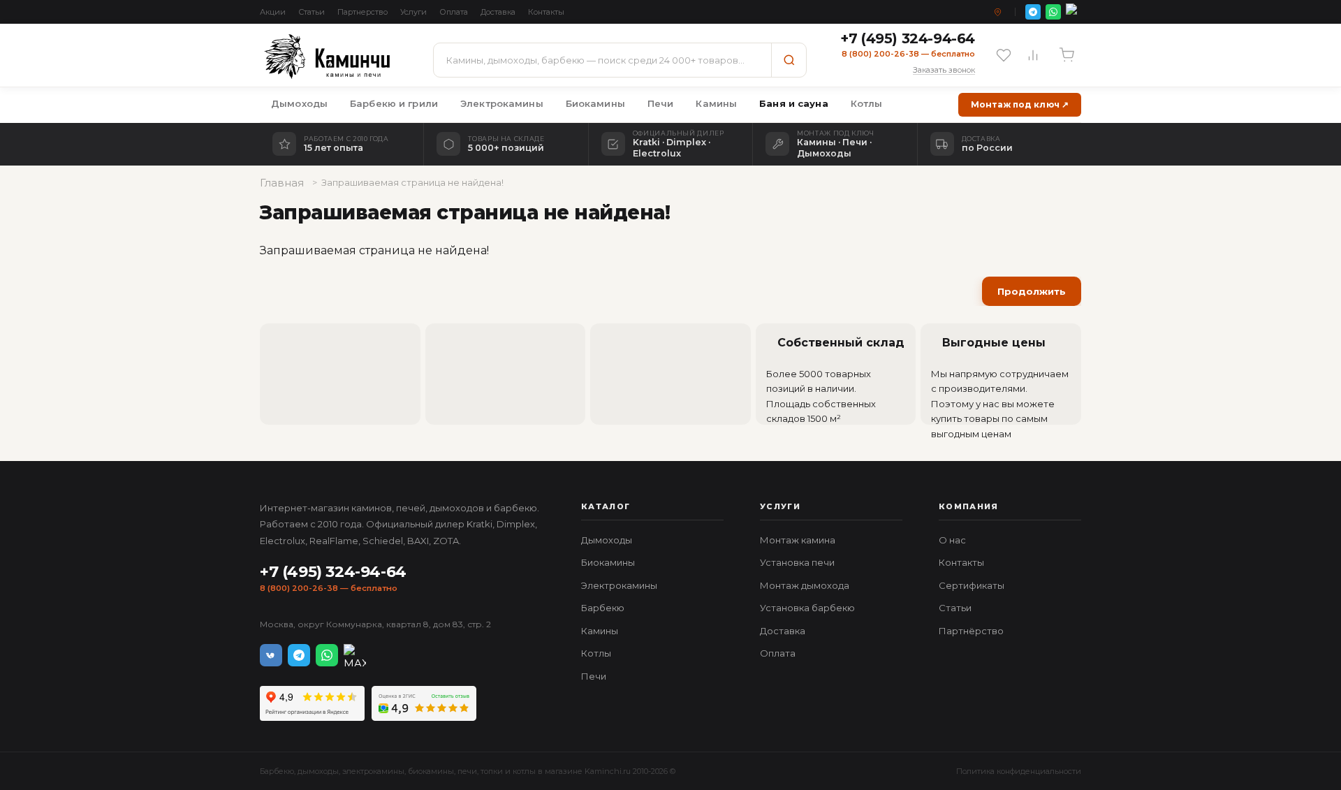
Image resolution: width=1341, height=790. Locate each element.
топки (492, 771)
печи (467, 771)
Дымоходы (299, 103)
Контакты (546, 12)
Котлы (867, 103)
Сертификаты (971, 585)
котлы (524, 771)
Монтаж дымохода (804, 585)
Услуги (413, 12)
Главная (282, 182)
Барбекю (602, 607)
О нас (952, 540)
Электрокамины (501, 103)
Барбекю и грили (394, 103)
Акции (273, 12)
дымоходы (318, 771)
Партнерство (362, 12)
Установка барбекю (807, 607)
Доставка (498, 12)
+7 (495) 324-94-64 (333, 571)
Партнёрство (971, 630)
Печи (660, 103)
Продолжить (1031, 291)
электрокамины (373, 771)
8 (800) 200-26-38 (299, 588)
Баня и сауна (793, 103)
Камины (716, 103)
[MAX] (1073, 12)
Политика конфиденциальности (1018, 771)
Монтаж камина (797, 540)
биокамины (431, 771)
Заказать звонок (944, 70)
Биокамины (595, 103)
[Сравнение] (1033, 55)
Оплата (453, 12)
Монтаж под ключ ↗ (1020, 104)
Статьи (311, 12)
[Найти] (788, 60)
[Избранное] (1003, 55)
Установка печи (797, 562)
